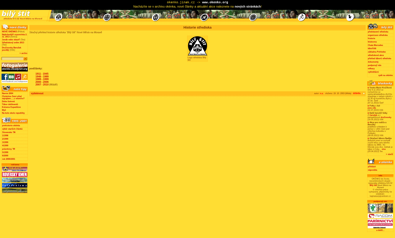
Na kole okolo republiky (13, 113)
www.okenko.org (215, 2)
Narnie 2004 (7, 93)
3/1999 (5, 142)
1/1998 (5, 135)
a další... (380, 230)
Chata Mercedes (375, 45)
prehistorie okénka (11, 125)
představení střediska (378, 32)
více (384, 149)
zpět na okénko (385, 75)
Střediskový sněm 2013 (13, 42)
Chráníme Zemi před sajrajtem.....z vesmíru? (13, 97)
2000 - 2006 (42, 82)
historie (371, 38)
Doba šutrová (8, 101)
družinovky (386, 117)
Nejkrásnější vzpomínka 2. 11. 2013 (14, 35)
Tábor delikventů (10, 104)
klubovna (372, 42)
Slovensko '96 (8, 132)
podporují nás (374, 65)
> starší (389, 154)
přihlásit (372, 166)
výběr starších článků (12, 129)
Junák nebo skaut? (11, 39)
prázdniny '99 (8, 149)
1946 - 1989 (42, 76)
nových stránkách (248, 6)
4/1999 (5, 145)
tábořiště (372, 48)
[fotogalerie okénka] (15, 73)
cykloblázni (373, 72)
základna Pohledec (377, 52)
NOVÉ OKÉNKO (9, 31)
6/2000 (5, 155)
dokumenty (373, 62)
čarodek (373, 115)
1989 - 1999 (42, 79)
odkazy (371, 68)
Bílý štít (373, 185)
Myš (4, 110)
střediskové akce (376, 55)
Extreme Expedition (11, 107)
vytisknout (37, 93)
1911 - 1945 (41, 73)
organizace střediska (378, 35)
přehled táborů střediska (379, 58)
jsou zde (372, 108)
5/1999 (5, 152)
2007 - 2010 (42, 84)
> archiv (23, 53)
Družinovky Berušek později (11, 48)
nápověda (372, 170)
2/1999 (5, 139)
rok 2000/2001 (8, 159)
